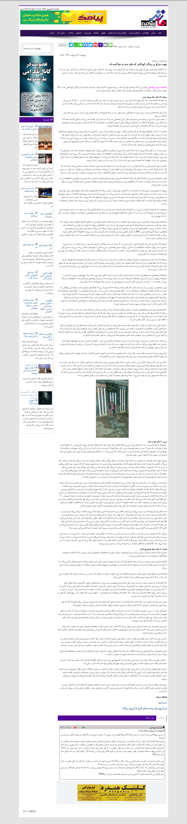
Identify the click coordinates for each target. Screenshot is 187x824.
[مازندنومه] (153, 18)
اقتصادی (145, 33)
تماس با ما (60, 33)
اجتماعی (78, 33)
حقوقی (103, 33)
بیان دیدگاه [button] (150, 718)
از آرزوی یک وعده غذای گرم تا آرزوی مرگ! (144, 708)
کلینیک (95, 33)
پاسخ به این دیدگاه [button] (65, 727)
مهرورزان (87, 33)
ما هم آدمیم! (162, 703)
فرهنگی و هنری (134, 33)
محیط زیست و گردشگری (117, 33)
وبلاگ (71, 33)
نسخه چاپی (63, 45)
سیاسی (153, 33)
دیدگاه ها (161, 718)
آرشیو (52, 33)
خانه (159, 33)
